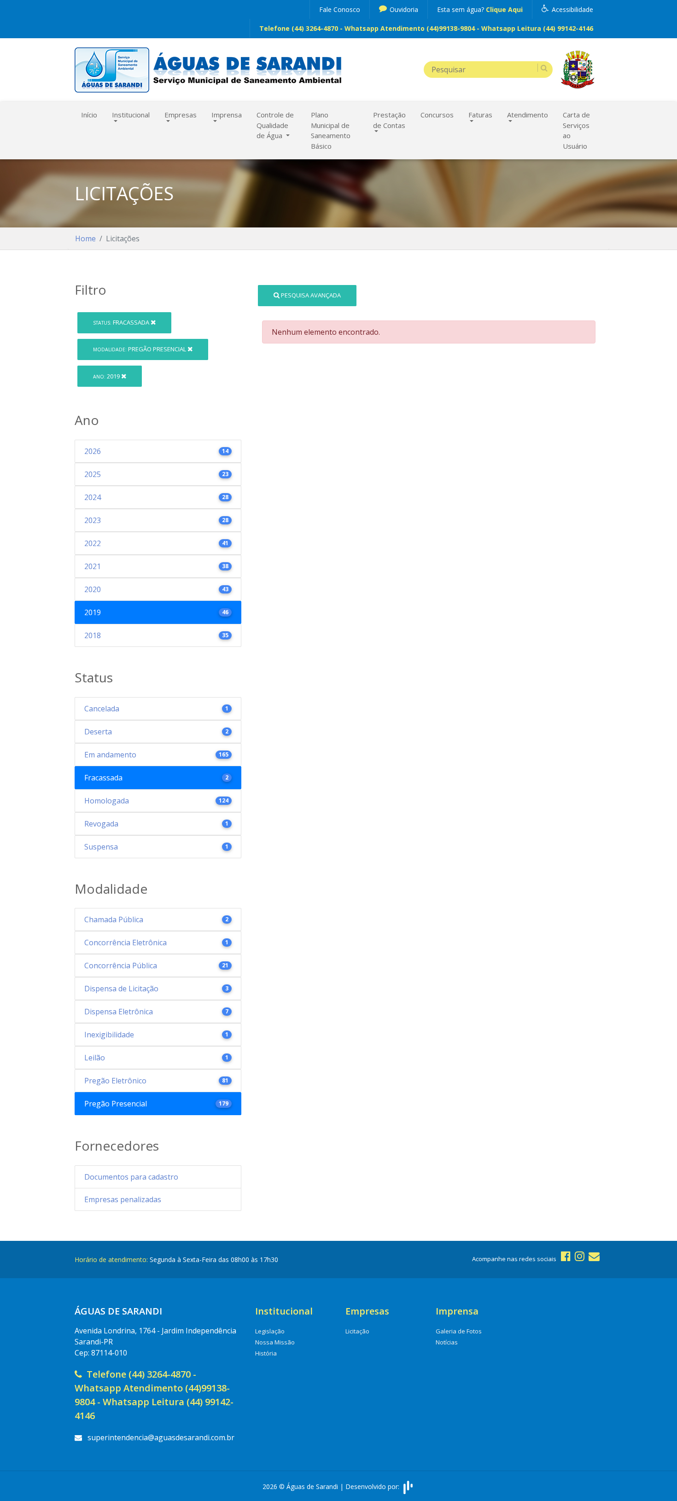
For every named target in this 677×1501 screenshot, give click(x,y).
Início (89, 114)
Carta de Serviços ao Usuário (576, 130)
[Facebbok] (566, 1255)
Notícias (447, 1342)
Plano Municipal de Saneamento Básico (330, 130)
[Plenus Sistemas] (408, 1486)
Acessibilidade (571, 9)
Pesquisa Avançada (310, 295)
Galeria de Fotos (459, 1331)
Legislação (270, 1331)
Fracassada (122, 322)
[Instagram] (579, 1255)
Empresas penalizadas (122, 1199)
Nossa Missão (275, 1342)
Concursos (437, 114)
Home (85, 238)
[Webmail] (594, 1255)
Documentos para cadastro (131, 1177)
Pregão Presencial (140, 349)
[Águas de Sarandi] (112, 69)
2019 (107, 376)
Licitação (357, 1331)
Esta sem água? (480, 9)
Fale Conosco (339, 9)
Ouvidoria (403, 9)
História (266, 1353)
